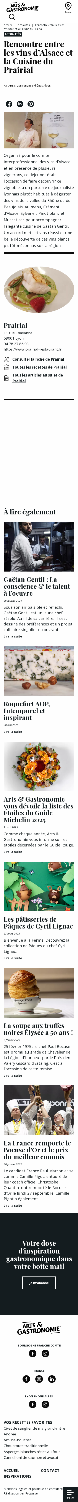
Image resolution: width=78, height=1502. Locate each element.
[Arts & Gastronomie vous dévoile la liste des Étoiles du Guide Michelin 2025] (39, 766)
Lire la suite (13, 636)
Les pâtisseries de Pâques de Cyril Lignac (38, 922)
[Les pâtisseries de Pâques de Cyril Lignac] (39, 886)
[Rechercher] (12, 17)
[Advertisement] (39, 445)
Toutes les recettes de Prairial (39, 367)
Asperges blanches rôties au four (32, 1451)
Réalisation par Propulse (21, 1493)
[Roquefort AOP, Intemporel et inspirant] (39, 671)
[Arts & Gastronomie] (22, 8)
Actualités (24, 25)
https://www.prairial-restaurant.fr (33, 349)
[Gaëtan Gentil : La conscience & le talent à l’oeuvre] (39, 547)
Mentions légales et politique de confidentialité (36, 1489)
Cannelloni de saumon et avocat (31, 1457)
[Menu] (70, 1493)
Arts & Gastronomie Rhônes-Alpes (29, 85)
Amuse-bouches (17, 1439)
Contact (50, 1470)
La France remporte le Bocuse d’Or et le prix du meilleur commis (37, 1150)
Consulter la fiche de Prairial (38, 359)
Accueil (8, 25)
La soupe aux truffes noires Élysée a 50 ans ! (38, 1029)
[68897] (45, 1353)
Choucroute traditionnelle (26, 1445)
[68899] (52, 1379)
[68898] (32, 1353)
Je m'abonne (39, 1283)
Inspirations (17, 1476)
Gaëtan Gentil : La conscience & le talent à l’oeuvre (37, 586)
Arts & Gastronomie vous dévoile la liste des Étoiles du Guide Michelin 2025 (38, 809)
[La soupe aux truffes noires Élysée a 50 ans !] (39, 992)
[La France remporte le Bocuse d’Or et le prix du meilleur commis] (39, 1110)
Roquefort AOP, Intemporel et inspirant (27, 710)
